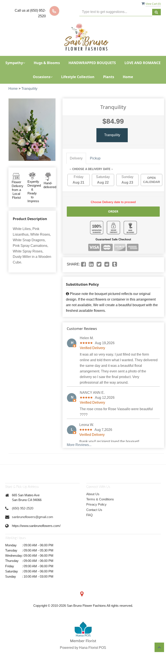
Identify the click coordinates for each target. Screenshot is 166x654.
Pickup (95, 158)
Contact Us (94, 510)
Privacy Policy (96, 504)
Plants (108, 76)
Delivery (76, 158)
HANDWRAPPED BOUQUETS (92, 62)
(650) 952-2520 (22, 508)
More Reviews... (79, 445)
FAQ (89, 515)
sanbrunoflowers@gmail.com (32, 517)
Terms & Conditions (100, 499)
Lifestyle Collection (77, 76)
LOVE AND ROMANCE (142, 62)
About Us (92, 494)
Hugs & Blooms (47, 62)
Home (128, 76)
